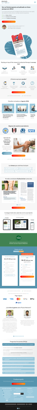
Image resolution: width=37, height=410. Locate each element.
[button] (36, 111)
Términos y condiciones (20, 396)
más (7, 400)
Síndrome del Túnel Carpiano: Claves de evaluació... (7, 397)
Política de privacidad (17, 397)
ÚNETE (22, 393)
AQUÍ (28, 293)
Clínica (22, 251)
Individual (17, 251)
